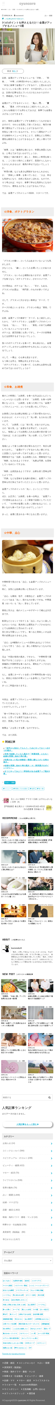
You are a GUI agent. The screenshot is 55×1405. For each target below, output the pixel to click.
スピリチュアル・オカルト (17, 1158)
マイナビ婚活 (7, 1285)
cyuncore (27, 3)
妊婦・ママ (10, 1202)
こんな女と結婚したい (20, 1329)
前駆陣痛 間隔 (8, 1319)
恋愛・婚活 (11, 1210)
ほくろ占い (7, 1281)
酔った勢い (7, 1309)
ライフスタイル (12, 1180)
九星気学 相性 (18, 1281)
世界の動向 (10, 1187)
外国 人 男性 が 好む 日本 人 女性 (14, 1305)
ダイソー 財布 (31, 1295)
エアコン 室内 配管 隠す (11, 1338)
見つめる (6, 1300)
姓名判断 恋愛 (38, 1314)
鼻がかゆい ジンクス (10, 1333)
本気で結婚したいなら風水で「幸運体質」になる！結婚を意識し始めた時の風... (26, 755)
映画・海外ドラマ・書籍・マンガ (20, 1217)
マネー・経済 (11, 1173)
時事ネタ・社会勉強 (14, 1224)
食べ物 (41, 789)
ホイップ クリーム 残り (30, 1338)
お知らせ (9, 1143)
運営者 (32, 1393)
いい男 (33, 1333)
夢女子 (5, 1314)
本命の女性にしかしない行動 (13, 1343)
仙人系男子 (32, 1305)
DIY (30, 1348)
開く (15, 71)
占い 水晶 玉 (44, 1309)
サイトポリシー (11, 1389)
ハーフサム (7, 1295)
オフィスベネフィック (14, 1393)
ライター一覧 (10, 1385)
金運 (33, 789)
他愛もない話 (7, 1348)
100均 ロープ (29, 1343)
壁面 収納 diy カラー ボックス (29, 1324)
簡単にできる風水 (21, 789)
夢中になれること (20, 1348)
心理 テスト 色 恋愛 (9, 1324)
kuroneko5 (16, 948)
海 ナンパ (13, 1314)
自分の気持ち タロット (19, 1300)
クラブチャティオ (22, 1290)
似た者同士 (7, 1329)
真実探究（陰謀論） (14, 1232)
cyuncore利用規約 (29, 1385)
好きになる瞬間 (8, 1290)
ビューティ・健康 (13, 1165)
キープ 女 (16, 1309)
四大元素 (41, 1295)
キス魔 (35, 1309)
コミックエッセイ (13, 1150)
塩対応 (27, 1281)
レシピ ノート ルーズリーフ (39, 1285)
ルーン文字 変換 (43, 1333)
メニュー (8, 789)
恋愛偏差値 (45, 1324)
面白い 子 (47, 1329)
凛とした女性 (26, 1309)
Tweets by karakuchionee (13, 1354)
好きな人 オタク (36, 1329)
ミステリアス (36, 1281)
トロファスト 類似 (20, 1285)
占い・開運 (11, 782)
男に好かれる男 (18, 1295)
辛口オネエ (11, 1239)
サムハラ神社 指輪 (37, 1290)
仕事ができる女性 (25, 1314)
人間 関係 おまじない (42, 1319)
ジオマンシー (24, 1333)
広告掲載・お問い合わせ (34, 1389)
